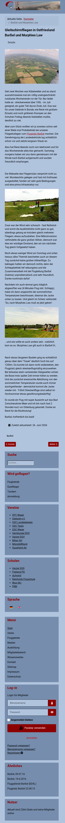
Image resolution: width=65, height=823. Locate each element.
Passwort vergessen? (18, 745)
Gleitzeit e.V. (18, 518)
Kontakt (11, 662)
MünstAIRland (19, 544)
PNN (14, 586)
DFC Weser (18, 515)
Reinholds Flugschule (23, 579)
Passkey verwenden (35, 727)
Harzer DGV (18, 536)
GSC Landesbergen (22, 522)
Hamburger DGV (21, 533)
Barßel (10, 436)
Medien (11, 642)
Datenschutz (14, 676)
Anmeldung (13, 496)
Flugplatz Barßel (35, 133)
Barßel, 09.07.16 (16, 774)
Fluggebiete (13, 637)
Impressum (13, 671)
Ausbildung (13, 647)
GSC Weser (18, 529)
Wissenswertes (15, 657)
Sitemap (11, 667)
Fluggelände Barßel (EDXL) (21, 783)
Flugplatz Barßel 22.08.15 (21, 788)
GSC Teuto (18, 526)
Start (10, 628)
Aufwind (16, 575)
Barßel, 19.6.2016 (16, 778)
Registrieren (14, 752)
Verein (10, 633)
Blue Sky (16, 582)
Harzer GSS (18, 568)
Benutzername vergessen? (21, 749)
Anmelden (31, 737)
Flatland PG (18, 572)
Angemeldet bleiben (22, 719)
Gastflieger (13, 486)
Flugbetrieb (13, 481)
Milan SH (17, 540)
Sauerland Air (19, 547)
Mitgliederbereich (16, 652)
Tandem (11, 491)
